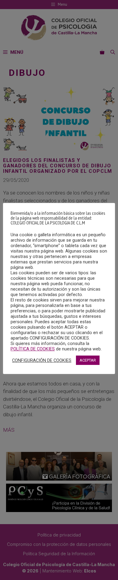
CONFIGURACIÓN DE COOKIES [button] (41, 360)
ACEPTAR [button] (88, 360)
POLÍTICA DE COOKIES (33, 349)
